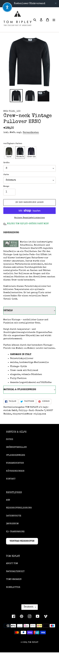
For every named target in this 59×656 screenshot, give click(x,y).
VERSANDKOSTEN (15, 463)
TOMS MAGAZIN (13, 579)
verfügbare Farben (12, 144)
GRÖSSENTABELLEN (16, 447)
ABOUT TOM (12, 563)
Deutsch (28, 607)
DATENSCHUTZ (13, 516)
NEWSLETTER (13, 587)
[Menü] (54, 19)
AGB (8, 500)
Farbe (6, 175)
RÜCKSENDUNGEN (15, 471)
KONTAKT (10, 479)
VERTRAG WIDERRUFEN (22, 541)
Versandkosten (31, 132)
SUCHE (9, 439)
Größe (6, 163)
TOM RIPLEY (33, 642)
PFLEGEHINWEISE (15, 455)
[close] (55, 3)
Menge (6, 186)
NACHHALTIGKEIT (15, 571)
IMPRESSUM (12, 524)
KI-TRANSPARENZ (15, 532)
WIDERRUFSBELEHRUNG (19, 508)
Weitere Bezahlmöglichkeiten (29, 218)
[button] (9, 152)
